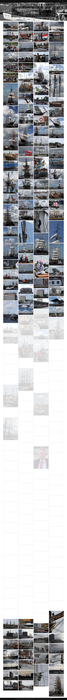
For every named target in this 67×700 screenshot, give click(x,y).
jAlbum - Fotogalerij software (42, 698)
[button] (1, 698)
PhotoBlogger (50, 698)
